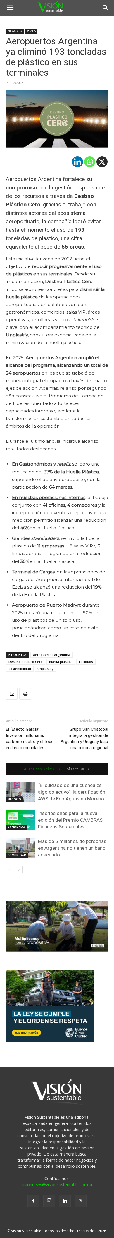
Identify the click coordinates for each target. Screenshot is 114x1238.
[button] (10, 8)
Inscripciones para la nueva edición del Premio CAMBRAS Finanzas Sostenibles (70, 820)
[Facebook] (33, 1201)
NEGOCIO (15, 31)
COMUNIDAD (17, 855)
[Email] (12, 694)
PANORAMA (16, 827)
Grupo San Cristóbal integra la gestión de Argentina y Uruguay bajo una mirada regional (84, 738)
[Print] (25, 694)
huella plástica (60, 661)
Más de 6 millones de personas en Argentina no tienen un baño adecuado (72, 848)
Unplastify (45, 668)
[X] (102, 161)
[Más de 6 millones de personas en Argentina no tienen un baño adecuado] (20, 848)
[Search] (106, 8)
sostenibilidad (19, 668)
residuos (86, 661)
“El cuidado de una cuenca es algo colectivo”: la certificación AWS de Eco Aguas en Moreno (71, 792)
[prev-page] (9, 869)
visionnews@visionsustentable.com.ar (57, 1184)
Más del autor (78, 769)
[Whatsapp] (89, 161)
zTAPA (31, 31)
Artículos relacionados (43, 769)
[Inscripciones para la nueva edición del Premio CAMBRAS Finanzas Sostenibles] (20, 820)
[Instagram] (49, 1201)
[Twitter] (81, 1201)
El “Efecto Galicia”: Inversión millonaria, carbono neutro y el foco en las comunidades (30, 738)
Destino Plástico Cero (25, 661)
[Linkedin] (77, 161)
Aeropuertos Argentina (51, 654)
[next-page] (19, 869)
